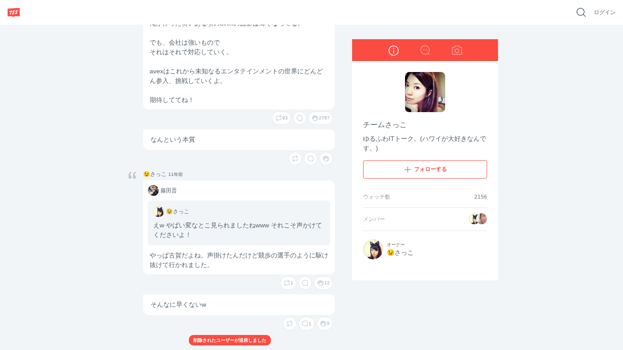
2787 (324, 117)
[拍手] (326, 158)
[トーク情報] (393, 50)
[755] (13, 12)
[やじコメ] (425, 50)
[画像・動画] (457, 50)
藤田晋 (152, 191)
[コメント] (299, 118)
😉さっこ (154, 174)
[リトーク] (295, 158)
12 (327, 282)
